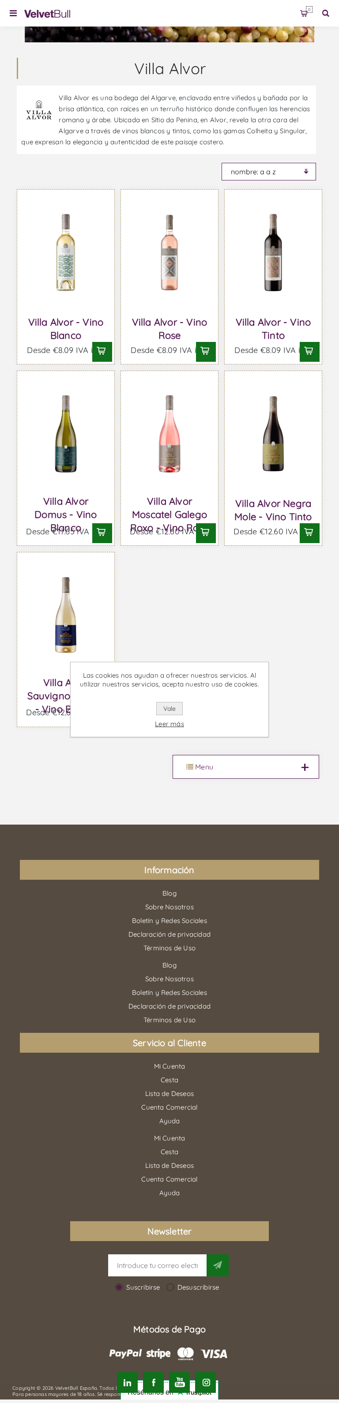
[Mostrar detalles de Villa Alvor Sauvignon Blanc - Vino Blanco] (65, 615)
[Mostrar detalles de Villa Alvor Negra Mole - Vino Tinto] (273, 434)
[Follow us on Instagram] (205, 1382)
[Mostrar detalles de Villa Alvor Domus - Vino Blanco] (65, 434)
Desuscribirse (198, 1287)
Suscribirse (143, 1287)
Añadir (101, 351)
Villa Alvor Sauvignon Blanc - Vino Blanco (65, 695)
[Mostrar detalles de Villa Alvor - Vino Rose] (169, 252)
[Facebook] (153, 1382)
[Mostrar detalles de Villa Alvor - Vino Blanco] (65, 252)
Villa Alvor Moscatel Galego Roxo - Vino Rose (169, 514)
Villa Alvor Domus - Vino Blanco (65, 514)
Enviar (218, 1265)
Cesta (309, 9)
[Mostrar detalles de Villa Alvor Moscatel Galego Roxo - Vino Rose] (169, 434)
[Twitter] (127, 1382)
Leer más (169, 724)
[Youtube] (179, 1382)
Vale (169, 709)
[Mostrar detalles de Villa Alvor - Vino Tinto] (273, 252)
